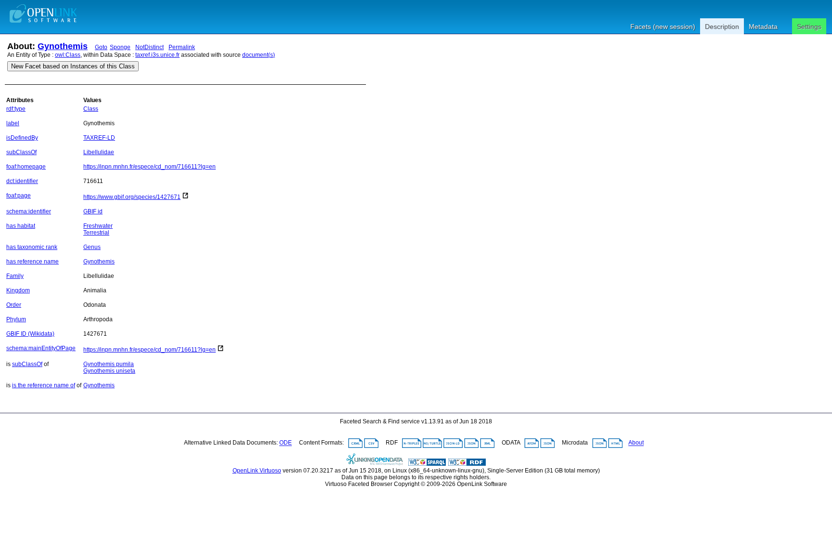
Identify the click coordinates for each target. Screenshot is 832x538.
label (12, 123)
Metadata (763, 26)
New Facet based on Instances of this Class (73, 66)
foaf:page (18, 195)
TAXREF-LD (99, 137)
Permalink (182, 47)
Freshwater (98, 226)
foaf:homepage (26, 166)
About (636, 443)
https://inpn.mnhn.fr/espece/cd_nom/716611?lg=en (149, 166)
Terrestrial (96, 232)
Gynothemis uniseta (109, 370)
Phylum (16, 319)
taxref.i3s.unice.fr (157, 55)
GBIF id (93, 211)
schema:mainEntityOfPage (41, 348)
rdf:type (16, 108)
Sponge (120, 47)
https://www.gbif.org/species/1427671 (132, 197)
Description (722, 26)
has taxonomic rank (31, 247)
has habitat (20, 226)
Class (90, 108)
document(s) (258, 55)
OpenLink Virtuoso (257, 470)
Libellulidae (98, 152)
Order (13, 305)
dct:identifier (22, 181)
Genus (92, 247)
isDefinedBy (22, 137)
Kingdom (18, 290)
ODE (285, 443)
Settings (809, 26)
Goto (101, 47)
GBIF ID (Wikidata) (30, 333)
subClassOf (21, 152)
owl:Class (67, 55)
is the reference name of (43, 385)
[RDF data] (467, 463)
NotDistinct (149, 47)
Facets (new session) (662, 26)
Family (15, 276)
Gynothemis (63, 46)
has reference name (32, 261)
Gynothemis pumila (108, 364)
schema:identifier (28, 211)
